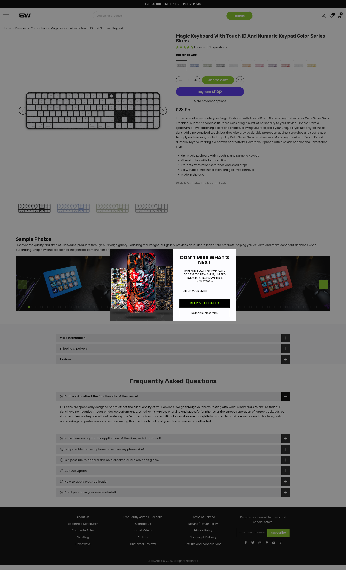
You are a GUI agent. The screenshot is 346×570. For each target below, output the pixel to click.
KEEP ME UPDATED (204, 303)
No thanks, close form (204, 313)
